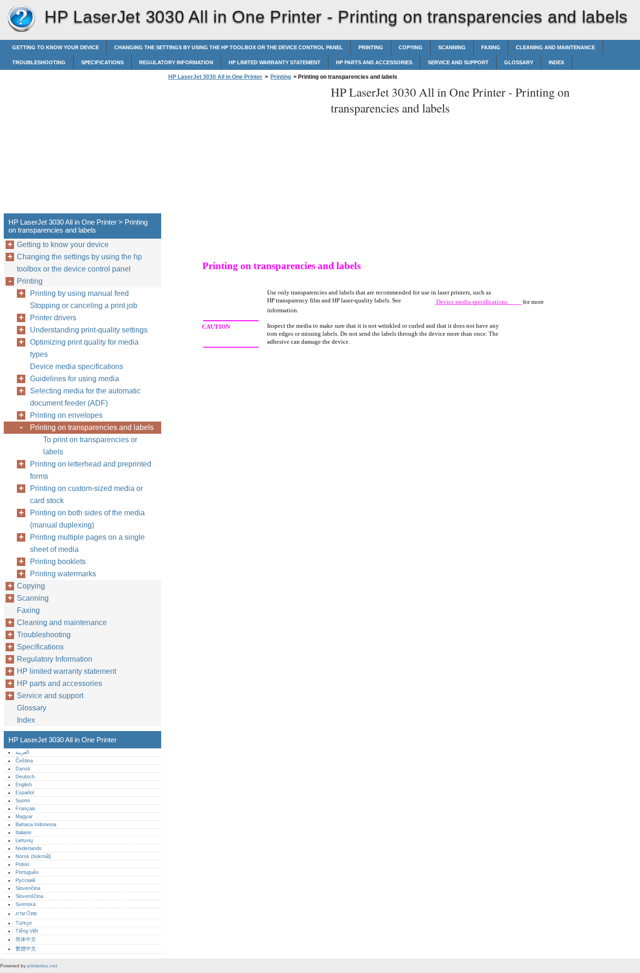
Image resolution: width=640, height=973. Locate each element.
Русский (25, 880)
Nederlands (28, 848)
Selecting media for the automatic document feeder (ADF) (85, 397)
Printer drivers (53, 318)
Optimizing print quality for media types (84, 348)
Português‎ (27, 872)
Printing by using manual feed (79, 293)
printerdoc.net (42, 965)
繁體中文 (25, 948)
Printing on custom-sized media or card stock (86, 494)
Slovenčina (27, 888)
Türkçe (23, 923)
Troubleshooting (39, 62)
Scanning (452, 47)
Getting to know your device (55, 47)
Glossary (518, 62)
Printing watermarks (63, 574)
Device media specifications (76, 366)
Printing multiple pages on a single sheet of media (87, 543)
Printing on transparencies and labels (92, 427)
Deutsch (25, 776)
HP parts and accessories (374, 62)
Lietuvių (24, 840)
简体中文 (25, 939)
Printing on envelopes (66, 415)
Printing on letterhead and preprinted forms (90, 470)
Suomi (22, 800)
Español (24, 792)
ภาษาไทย (26, 913)
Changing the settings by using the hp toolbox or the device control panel (228, 47)
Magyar (24, 816)
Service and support (458, 62)
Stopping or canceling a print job (83, 305)
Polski (22, 864)
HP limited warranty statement (274, 62)
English (23, 784)
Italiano (23, 832)
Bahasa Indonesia (35, 824)
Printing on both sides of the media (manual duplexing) (87, 519)
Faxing (490, 47)
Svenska (25, 904)
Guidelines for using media (74, 379)
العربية (22, 752)
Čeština (24, 760)
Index (556, 62)
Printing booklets (58, 562)
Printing (370, 47)
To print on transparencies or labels (90, 446)
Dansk (22, 768)
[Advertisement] (244, 149)
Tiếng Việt (26, 931)
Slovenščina (29, 896)
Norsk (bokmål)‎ (33, 856)
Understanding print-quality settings (89, 330)
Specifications (102, 62)
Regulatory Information (176, 62)
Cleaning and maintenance (555, 47)
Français (25, 808)
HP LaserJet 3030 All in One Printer (21, 19)
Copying (411, 47)
